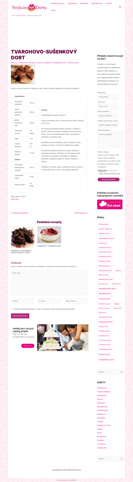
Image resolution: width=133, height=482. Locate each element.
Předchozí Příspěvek (19, 213)
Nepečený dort (105, 294)
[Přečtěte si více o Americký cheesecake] (49, 235)
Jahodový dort (104, 233)
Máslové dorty (103, 275)
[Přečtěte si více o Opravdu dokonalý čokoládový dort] (23, 237)
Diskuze (14, 63)
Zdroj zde (14, 199)
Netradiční (101, 418)
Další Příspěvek (81, 213)
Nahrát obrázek (103, 152)
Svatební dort (103, 327)
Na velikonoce (103, 284)
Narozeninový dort (106, 279)
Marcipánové (102, 407)
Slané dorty (117, 308)
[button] (120, 7)
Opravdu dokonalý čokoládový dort (21, 251)
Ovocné (100, 422)
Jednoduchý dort (106, 238)
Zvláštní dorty (104, 354)
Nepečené (101, 414)
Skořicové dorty (104, 308)
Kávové (100, 399)
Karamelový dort (105, 256)
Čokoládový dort (59, 63)
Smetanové (101, 437)
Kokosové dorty (105, 261)
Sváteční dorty (104, 331)
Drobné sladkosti (105, 229)
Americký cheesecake (49, 246)
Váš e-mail (101, 102)
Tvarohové (47, 63)
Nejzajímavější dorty (107, 288)
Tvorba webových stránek (64, 480)
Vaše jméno (102, 93)
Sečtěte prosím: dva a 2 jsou (108, 121)
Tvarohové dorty (105, 340)
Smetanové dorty (105, 317)
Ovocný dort (104, 299)
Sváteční (100, 440)
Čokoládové (23, 63)
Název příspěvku (104, 111)
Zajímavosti (101, 448)
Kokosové (101, 403)
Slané (99, 433)
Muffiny (118, 271)
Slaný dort (102, 312)
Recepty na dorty (35, 63)
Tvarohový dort (73, 63)
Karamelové (103, 243)
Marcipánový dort (105, 271)
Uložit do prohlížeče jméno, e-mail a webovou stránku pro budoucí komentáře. (44, 309)
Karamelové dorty (105, 247)
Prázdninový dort (105, 304)
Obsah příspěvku (104, 130)
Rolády (116, 304)
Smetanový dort (106, 322)
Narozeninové (102, 410)
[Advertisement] (66, 31)
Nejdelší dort (116, 284)
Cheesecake (103, 224)
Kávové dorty (104, 266)
